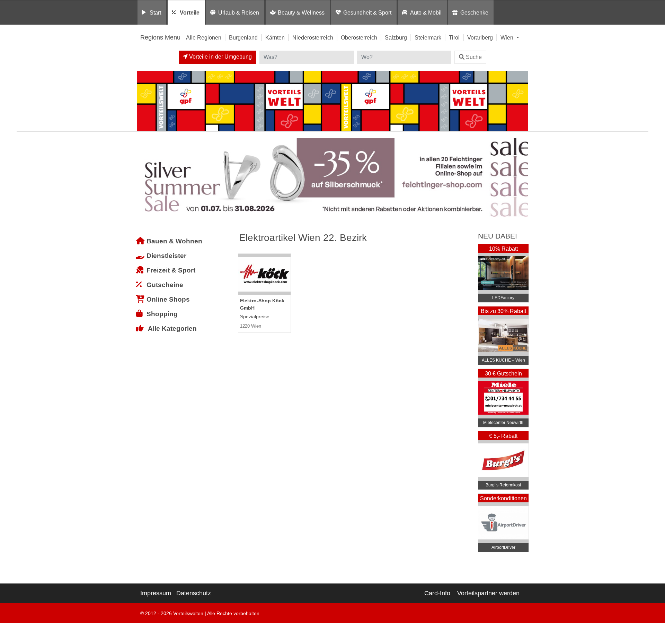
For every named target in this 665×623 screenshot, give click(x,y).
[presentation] (143, 177)
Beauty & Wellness (301, 12)
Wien (507, 37)
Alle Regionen (203, 37)
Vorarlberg (480, 37)
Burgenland (243, 37)
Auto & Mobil (426, 12)
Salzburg (396, 37)
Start (155, 12)
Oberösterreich (359, 37)
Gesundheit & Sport (367, 12)
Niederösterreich (312, 37)
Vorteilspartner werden (488, 593)
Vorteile (190, 12)
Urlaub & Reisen (238, 12)
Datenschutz (193, 593)
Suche (474, 57)
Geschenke (474, 12)
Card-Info (437, 593)
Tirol (454, 37)
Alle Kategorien (172, 328)
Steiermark (428, 37)
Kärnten (275, 37)
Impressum (155, 593)
